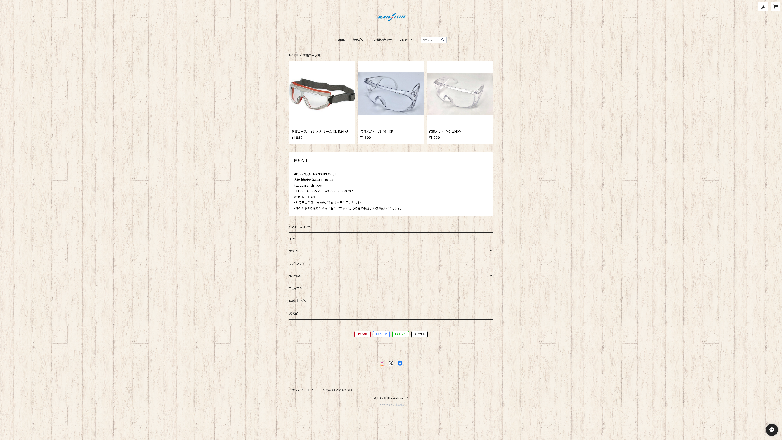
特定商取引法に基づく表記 (338, 390)
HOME (340, 39)
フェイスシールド (300, 288)
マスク (293, 251)
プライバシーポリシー (304, 390)
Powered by (386, 404)
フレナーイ (406, 39)
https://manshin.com (308, 185)
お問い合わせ (383, 39)
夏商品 (293, 313)
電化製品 (295, 276)
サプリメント (297, 263)
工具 (292, 238)
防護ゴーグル (298, 300)
